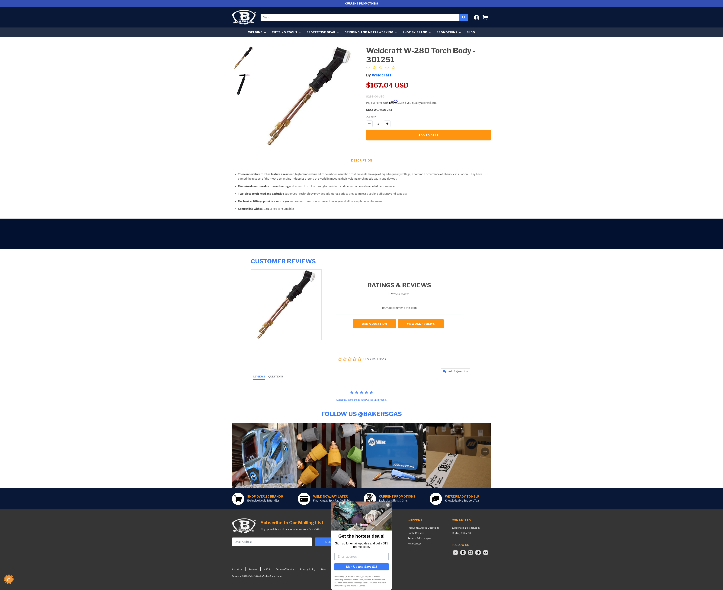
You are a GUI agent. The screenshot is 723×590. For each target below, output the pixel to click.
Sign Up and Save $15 (361, 566)
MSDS (267, 569)
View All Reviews (421, 323)
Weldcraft (381, 75)
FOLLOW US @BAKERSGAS (361, 414)
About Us (237, 569)
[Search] (463, 17)
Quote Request (416, 533)
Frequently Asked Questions (423, 527)
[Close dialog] (388, 505)
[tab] (455, 371)
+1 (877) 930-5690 (461, 533)
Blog (471, 32)
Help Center (414, 543)
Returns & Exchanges (419, 538)
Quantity (371, 116)
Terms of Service (285, 569)
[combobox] (360, 17)
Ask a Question (374, 323)
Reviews (253, 569)
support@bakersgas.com (466, 527)
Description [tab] (361, 160)
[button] (485, 17)
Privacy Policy (307, 569)
